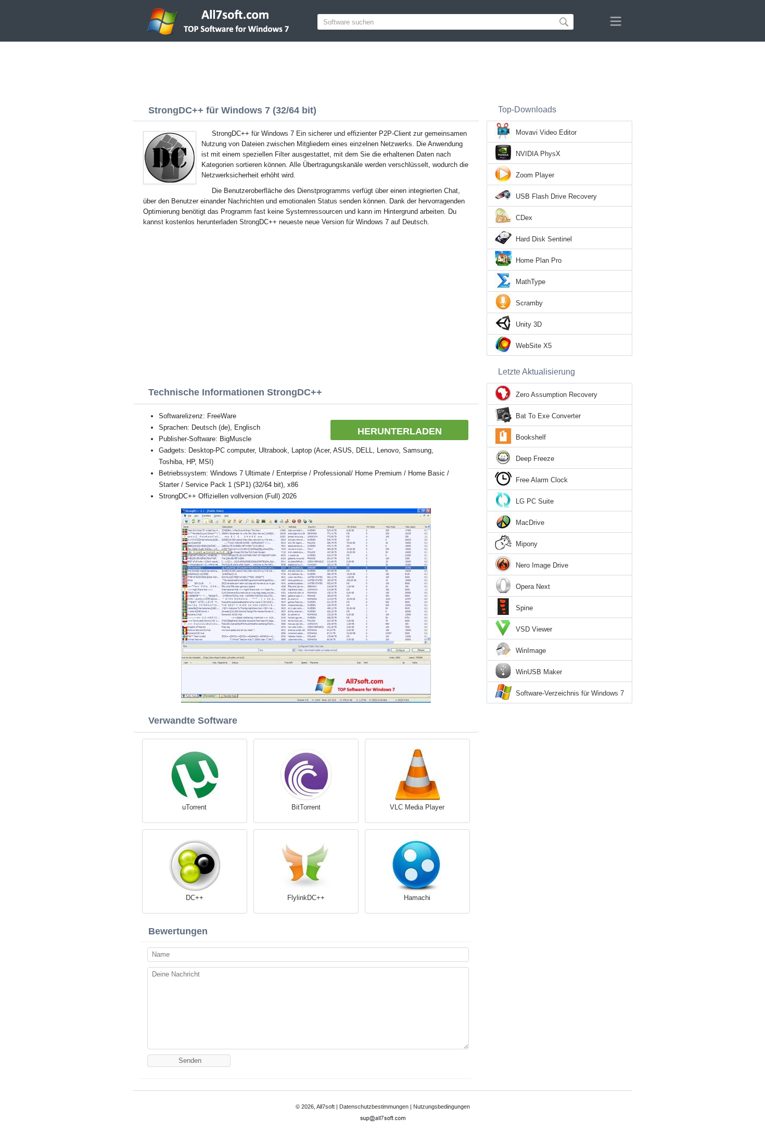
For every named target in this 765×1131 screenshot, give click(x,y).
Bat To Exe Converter (548, 416)
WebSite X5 (534, 346)
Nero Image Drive (542, 565)
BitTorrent (306, 807)
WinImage (531, 650)
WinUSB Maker (539, 672)
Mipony (527, 544)
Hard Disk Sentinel (544, 239)
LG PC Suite (535, 501)
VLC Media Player (417, 807)
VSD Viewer (534, 629)
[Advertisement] (382, 70)
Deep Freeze (535, 458)
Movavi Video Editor (546, 132)
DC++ (194, 898)
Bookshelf (531, 437)
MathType (530, 282)
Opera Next (533, 586)
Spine (524, 608)
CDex (524, 218)
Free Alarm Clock (542, 480)
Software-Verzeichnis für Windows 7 (570, 693)
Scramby (529, 303)
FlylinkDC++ (306, 898)
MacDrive (530, 522)
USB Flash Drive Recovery (556, 196)
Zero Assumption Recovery (556, 395)
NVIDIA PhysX (538, 154)
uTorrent (194, 807)
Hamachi (417, 898)
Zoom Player (535, 175)
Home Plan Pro (539, 260)
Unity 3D (529, 324)
